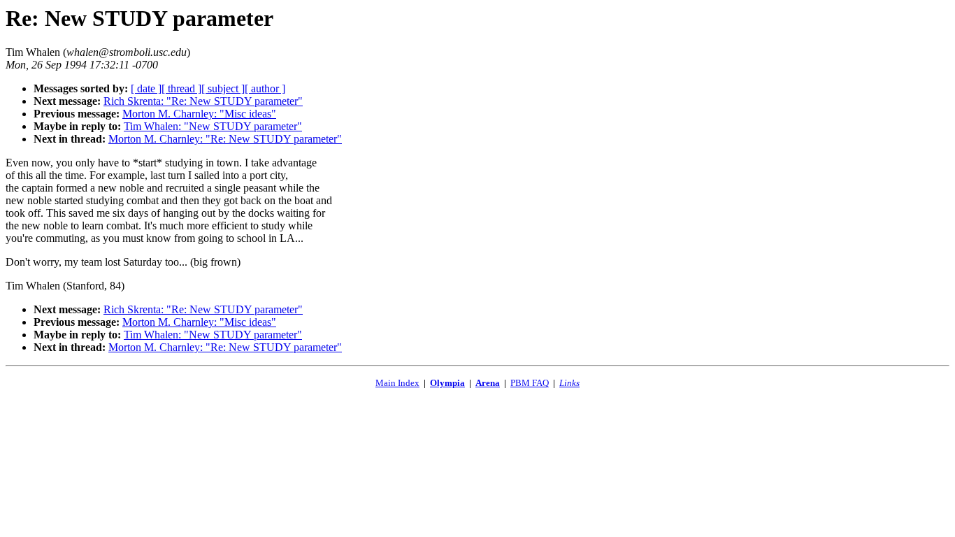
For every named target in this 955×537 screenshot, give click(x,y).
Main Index (397, 383)
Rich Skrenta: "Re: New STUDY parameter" (203, 101)
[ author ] (265, 88)
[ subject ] (223, 88)
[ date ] (146, 88)
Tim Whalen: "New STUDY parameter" (213, 126)
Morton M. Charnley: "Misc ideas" (199, 114)
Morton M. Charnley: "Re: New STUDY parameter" (225, 139)
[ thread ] (181, 88)
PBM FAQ (529, 383)
